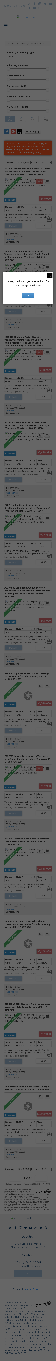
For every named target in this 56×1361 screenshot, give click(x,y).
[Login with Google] (13, 133)
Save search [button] (10, 119)
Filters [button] (44, 119)
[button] (14, 6)
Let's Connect (28, 1273)
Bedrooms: (16, 75)
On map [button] (21, 119)
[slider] (8, 68)
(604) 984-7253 (16, 6)
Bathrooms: (17, 86)
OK (28, 295)
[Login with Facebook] (6, 133)
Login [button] (33, 132)
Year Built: (18, 96)
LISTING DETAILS (13, 225)
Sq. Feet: (17, 107)
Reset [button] (32, 119)
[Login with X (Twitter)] (19, 133)
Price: (18, 65)
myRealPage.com (34, 1289)
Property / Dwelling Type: (20, 52)
